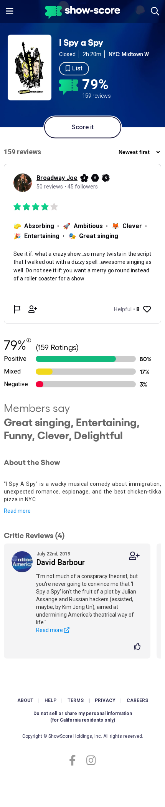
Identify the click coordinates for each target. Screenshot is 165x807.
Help (50, 700)
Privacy (105, 700)
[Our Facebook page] (75, 760)
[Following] (134, 556)
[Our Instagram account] (89, 760)
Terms (76, 700)
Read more (17, 511)
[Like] (138, 647)
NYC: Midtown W (129, 54)
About (25, 700)
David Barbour (60, 562)
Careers (137, 700)
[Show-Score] (82, 13)
